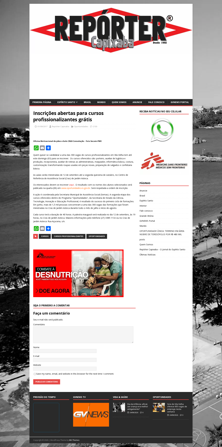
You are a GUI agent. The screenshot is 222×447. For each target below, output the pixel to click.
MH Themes (74, 440)
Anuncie (137, 102)
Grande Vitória (146, 215)
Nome (36, 347)
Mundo (101, 102)
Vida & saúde (120, 397)
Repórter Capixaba (60, 126)
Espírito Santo (66, 102)
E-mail (36, 356)
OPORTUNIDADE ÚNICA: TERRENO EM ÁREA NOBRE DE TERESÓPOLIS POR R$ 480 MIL (162, 233)
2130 (95, 126)
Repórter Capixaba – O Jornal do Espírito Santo (162, 249)
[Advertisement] (111, 76)
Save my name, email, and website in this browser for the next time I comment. (75, 373)
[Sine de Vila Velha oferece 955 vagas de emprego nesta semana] (159, 410)
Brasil (87, 102)
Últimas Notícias (148, 254)
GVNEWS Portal (180, 102)
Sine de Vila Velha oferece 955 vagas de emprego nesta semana (177, 408)
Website (37, 365)
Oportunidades (81, 126)
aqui (71, 184)
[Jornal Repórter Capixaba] (111, 51)
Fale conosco (156, 102)
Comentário (39, 324)
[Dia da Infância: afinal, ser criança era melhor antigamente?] (119, 410)
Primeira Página (41, 102)
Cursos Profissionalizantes (68, 236)
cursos (44, 236)
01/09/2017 (42, 126)
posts (142, 239)
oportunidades (97, 236)
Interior (143, 205)
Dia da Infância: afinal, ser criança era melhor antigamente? (137, 407)
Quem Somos (119, 102)
